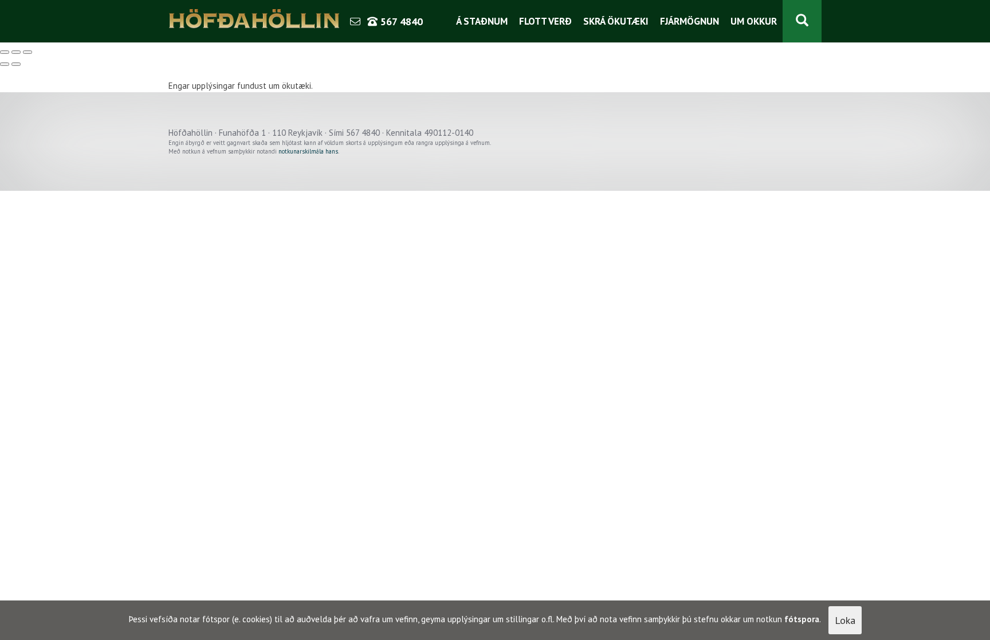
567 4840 (400, 21)
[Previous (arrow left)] (4, 64)
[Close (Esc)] (4, 52)
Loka (845, 620)
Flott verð (545, 21)
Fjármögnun (689, 21)
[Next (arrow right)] (16, 64)
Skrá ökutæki (616, 21)
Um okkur (753, 21)
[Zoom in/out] (27, 52)
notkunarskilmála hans (308, 151)
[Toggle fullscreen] (16, 52)
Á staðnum (482, 21)
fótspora (801, 619)
